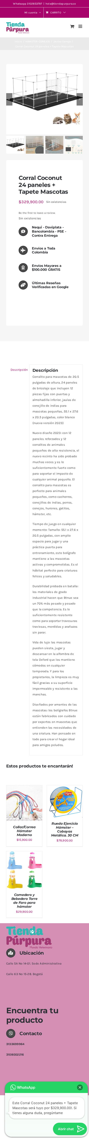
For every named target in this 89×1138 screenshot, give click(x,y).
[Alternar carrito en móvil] (72, 26)
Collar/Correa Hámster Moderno (24, 831)
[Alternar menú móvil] (80, 26)
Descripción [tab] (18, 370)
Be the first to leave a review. (37, 212)
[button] (80, 1087)
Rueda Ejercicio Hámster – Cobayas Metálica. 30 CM (64, 829)
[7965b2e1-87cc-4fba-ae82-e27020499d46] (44, 99)
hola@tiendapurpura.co (61, 3)
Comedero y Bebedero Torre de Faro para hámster (24, 901)
